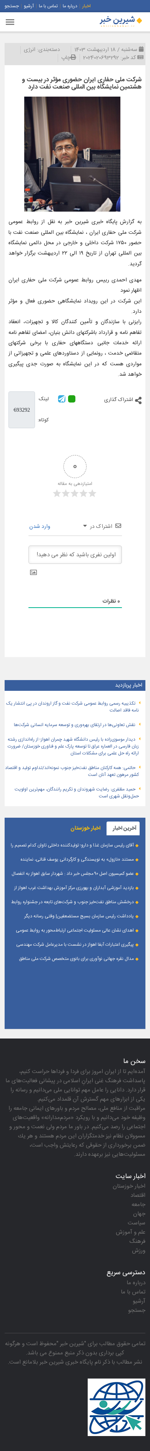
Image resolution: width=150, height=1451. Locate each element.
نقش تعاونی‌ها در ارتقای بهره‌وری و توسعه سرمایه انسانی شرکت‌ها (74, 724)
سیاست (136, 1223)
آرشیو (29, 6)
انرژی (29, 49)
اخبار (86, 6)
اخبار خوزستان (129, 1186)
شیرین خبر (72, 1344)
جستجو (12, 6)
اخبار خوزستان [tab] (85, 828)
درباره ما (70, 6)
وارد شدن (40, 526)
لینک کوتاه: (43, 409)
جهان (139, 1214)
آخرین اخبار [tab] (125, 828)
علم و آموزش (130, 1232)
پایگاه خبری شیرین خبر (66, 1362)
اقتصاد (137, 1195)
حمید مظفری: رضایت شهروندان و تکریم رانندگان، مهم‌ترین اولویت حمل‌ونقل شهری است (77, 793)
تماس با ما (48, 6)
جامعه (138, 1204)
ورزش (138, 1250)
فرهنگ (137, 1241)
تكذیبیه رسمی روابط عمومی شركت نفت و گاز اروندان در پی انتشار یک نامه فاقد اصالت (72, 707)
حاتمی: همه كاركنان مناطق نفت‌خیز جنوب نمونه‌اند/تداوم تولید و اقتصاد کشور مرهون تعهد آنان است (72, 771)
